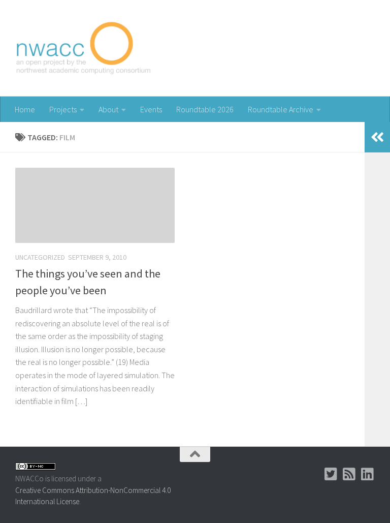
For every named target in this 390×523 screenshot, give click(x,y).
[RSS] (349, 474)
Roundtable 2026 (205, 109)
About (108, 109)
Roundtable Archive (280, 109)
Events (151, 109)
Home (25, 109)
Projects (63, 109)
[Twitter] (331, 474)
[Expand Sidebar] (377, 137)
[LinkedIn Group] (368, 474)
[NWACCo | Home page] (84, 48)
